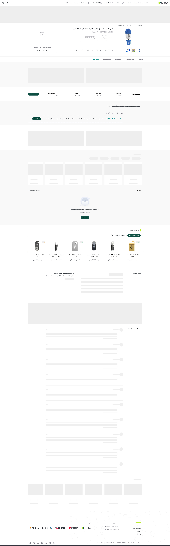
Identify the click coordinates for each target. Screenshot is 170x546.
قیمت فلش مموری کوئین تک (122, 25)
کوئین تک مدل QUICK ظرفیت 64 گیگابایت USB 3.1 (56, 256)
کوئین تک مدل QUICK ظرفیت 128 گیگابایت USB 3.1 (94, 256)
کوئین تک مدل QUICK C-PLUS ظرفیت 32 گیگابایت (113, 256)
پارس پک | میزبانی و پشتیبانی (112, 526)
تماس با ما (138, 531)
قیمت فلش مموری (134, 25)
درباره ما (139, 534)
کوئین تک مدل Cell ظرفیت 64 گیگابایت (37, 256)
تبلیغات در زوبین (137, 528)
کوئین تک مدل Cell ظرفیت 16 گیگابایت (75, 256)
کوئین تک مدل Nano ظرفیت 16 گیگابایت (132, 256)
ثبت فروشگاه (137, 525)
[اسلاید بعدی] (27, 251)
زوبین (140, 25)
